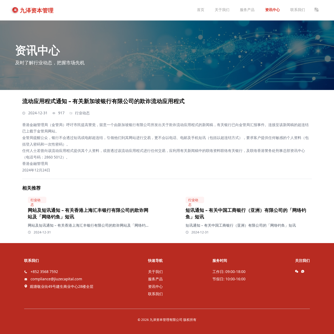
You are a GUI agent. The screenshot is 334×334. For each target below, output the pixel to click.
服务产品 (155, 278)
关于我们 (155, 271)
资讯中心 (155, 286)
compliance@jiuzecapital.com (56, 278)
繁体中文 (318, 24)
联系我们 (155, 293)
